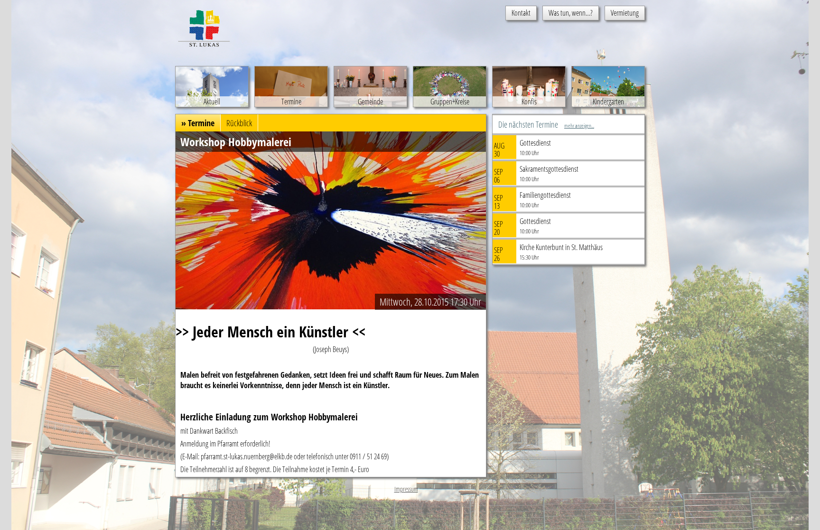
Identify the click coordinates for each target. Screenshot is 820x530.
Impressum (406, 488)
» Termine (197, 123)
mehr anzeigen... (579, 125)
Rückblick (239, 123)
